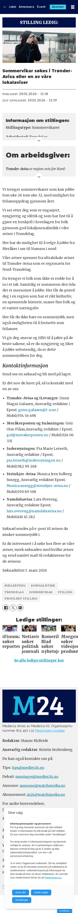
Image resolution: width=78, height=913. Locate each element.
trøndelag (14, 592)
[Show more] (39, 140)
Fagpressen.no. (53, 877)
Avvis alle (20, 892)
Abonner (58, 6)
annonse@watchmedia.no (42, 785)
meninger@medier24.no (36, 776)
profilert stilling (20, 598)
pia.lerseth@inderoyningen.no (34, 460)
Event (41, 6)
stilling (65, 592)
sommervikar (41, 592)
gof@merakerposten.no (27, 435)
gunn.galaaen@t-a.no (37, 410)
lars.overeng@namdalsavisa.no (34, 511)
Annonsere (26, 6)
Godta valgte (41, 892)
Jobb (12, 6)
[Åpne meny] (73, 7)
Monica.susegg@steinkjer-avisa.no (37, 486)
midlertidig (15, 585)
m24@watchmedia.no (45, 794)
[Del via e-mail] (20, 607)
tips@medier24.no (28, 767)
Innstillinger (64, 911)
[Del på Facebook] (5, 607)
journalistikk (43, 585)
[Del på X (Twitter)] (13, 607)
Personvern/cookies (50, 731)
